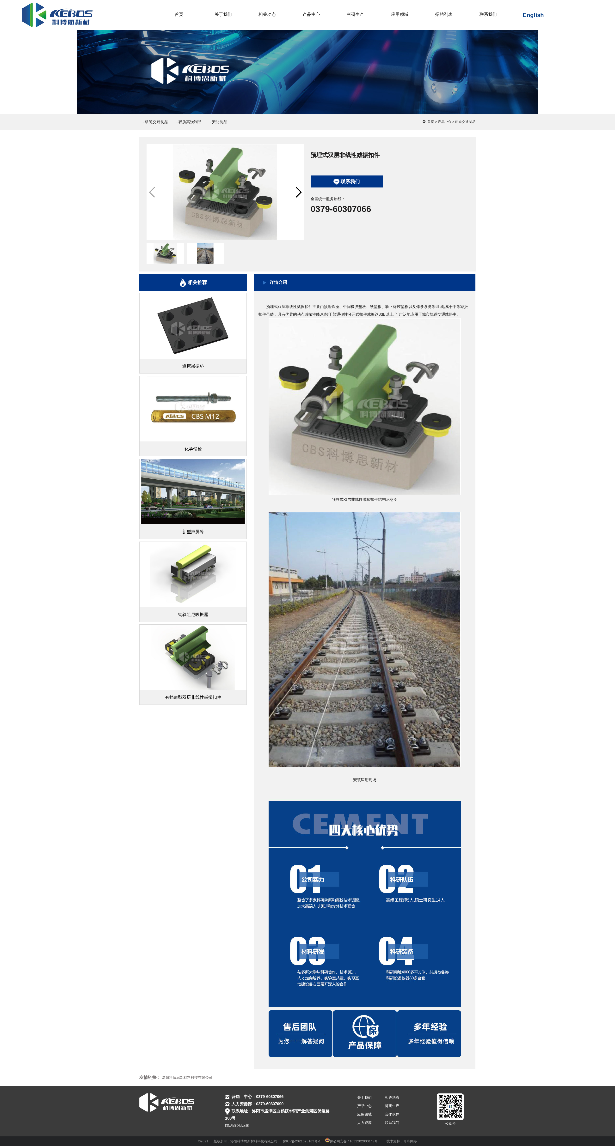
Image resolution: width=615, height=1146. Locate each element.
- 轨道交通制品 (155, 122)
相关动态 (392, 1097)
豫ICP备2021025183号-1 (302, 1141)
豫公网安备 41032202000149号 (354, 1141)
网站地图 (231, 1125)
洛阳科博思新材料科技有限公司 (187, 1077)
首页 (430, 122)
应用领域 (364, 1114)
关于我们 (364, 1097)
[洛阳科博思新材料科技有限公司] (53, 6)
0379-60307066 (341, 209)
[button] (298, 192)
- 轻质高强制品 (189, 122)
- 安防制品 (218, 122)
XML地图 (243, 1125)
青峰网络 (410, 1141)
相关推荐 (197, 282)
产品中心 (444, 122)
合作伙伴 (392, 1114)
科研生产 (392, 1106)
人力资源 (364, 1123)
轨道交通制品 (465, 122)
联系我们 (350, 181)
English (533, 15)
